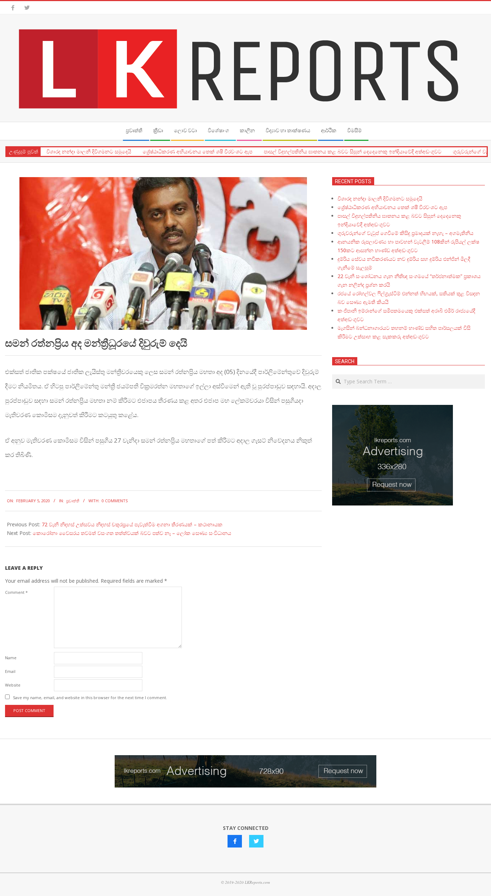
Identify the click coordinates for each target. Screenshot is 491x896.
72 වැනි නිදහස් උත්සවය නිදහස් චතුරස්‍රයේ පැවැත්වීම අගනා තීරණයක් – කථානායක (132, 524)
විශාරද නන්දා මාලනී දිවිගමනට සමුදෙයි (88, 151)
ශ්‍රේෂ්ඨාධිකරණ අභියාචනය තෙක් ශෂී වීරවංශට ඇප (197, 151)
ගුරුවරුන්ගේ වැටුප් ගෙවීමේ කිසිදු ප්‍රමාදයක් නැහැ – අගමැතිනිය (405, 233)
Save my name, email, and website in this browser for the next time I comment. (90, 697)
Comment (16, 592)
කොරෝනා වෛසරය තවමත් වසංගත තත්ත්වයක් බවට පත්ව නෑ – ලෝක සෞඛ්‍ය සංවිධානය (132, 533)
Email (10, 671)
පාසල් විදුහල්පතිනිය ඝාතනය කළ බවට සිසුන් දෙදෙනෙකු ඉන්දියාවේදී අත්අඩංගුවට (352, 151)
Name (11, 657)
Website (12, 685)
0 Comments (115, 500)
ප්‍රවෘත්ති (72, 500)
